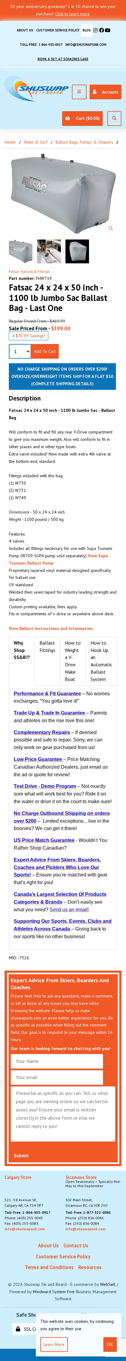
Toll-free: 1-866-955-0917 (41, 44)
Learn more (54, 1344)
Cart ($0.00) (87, 118)
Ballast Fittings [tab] (47, 646)
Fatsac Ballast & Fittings (29, 271)
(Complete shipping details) (62, 383)
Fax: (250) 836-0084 (82, 1223)
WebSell (108, 1284)
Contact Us (75, 1245)
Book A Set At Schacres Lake (63, 59)
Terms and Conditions (49, 1267)
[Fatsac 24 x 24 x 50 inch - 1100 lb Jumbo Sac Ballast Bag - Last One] (63, 194)
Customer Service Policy (58, 30)
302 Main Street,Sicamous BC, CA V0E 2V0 (93, 1191)
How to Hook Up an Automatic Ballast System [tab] (101, 661)
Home (10, 142)
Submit (21, 1155)
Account (109, 92)
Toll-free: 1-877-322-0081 (88, 1212)
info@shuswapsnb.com (85, 44)
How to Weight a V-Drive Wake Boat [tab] (73, 661)
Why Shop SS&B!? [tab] (22, 650)
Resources (90, 1267)
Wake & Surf (35, 142)
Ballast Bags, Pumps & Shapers (84, 142)
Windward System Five (54, 1291)
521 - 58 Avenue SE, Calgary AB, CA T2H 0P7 (24, 1191)
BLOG (87, 30)
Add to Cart (45, 351)
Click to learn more (72, 13)
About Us (25, 30)
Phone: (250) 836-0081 (84, 1218)
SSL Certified (35, 1329)
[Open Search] (114, 118)
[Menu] (79, 92)
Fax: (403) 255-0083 (21, 1223)
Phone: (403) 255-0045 (24, 1218)
